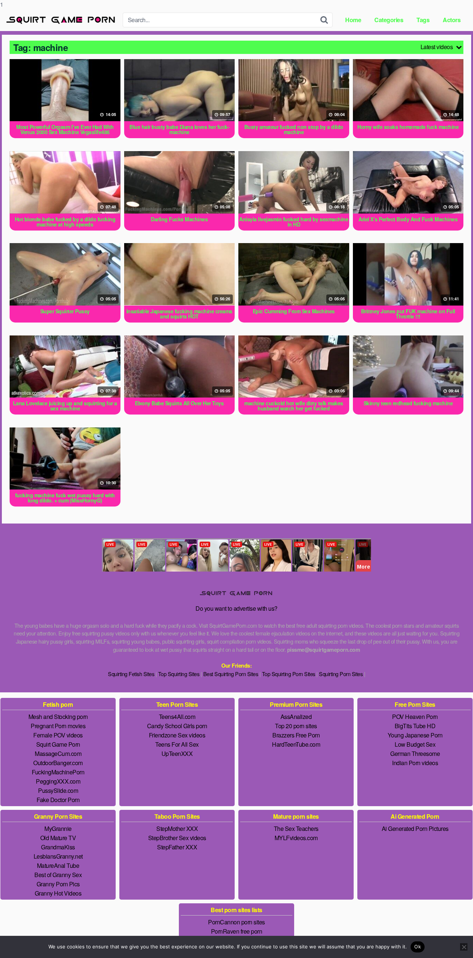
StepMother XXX (177, 828)
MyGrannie (58, 828)
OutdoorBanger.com (58, 762)
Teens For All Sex (177, 744)
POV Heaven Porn (415, 716)
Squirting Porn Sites (341, 674)
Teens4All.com (177, 716)
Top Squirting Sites (179, 674)
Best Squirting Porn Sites (230, 674)
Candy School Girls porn (177, 726)
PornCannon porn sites (236, 922)
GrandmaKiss (58, 847)
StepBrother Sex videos (177, 837)
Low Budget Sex (415, 744)
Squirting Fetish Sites (131, 674)
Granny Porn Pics (58, 884)
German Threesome (415, 753)
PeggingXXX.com (58, 781)
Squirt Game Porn (58, 744)
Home (353, 20)
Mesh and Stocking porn (58, 716)
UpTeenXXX (177, 753)
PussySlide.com (58, 790)
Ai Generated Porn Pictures (415, 828)
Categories (388, 20)
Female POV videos (58, 735)
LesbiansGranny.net (58, 856)
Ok (417, 947)
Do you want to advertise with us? (236, 608)
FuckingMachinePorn (58, 772)
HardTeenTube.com (296, 744)
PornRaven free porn (236, 931)
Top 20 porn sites (296, 726)
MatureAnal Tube (58, 865)
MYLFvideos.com (296, 837)
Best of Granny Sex (58, 874)
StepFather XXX (177, 847)
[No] (463, 947)
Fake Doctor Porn (58, 799)
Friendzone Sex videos (177, 735)
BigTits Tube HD (415, 726)
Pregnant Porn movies (58, 726)
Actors (451, 20)
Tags (422, 20)
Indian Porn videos (415, 762)
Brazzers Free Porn (296, 735)
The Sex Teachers (296, 828)
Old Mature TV (58, 837)
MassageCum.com (58, 753)
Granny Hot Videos (58, 893)
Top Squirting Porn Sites (288, 674)
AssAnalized (296, 716)
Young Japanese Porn (415, 735)
